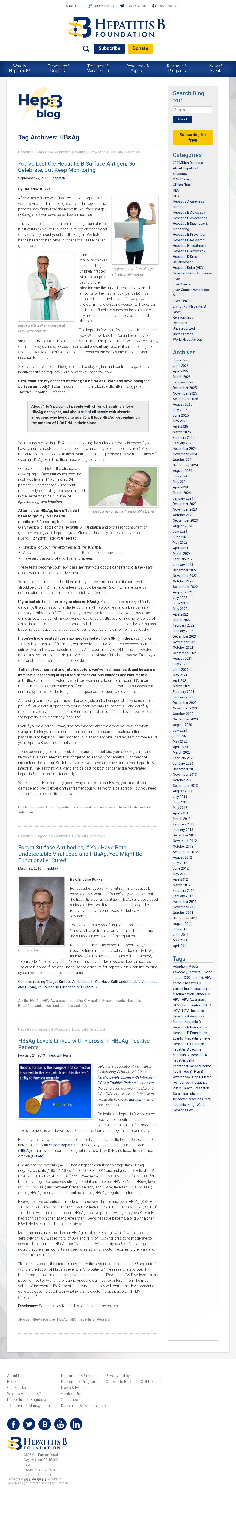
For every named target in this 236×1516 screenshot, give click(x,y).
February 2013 (183, 824)
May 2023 (180, 542)
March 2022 (182, 620)
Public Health (182, 1088)
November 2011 (185, 907)
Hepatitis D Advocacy (189, 251)
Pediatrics (199, 1082)
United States (183, 334)
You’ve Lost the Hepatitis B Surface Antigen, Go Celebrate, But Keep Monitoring (76, 166)
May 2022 (180, 609)
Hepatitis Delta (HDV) (189, 268)
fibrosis (134, 1099)
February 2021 (183, 692)
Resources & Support (137, 68)
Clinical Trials (182, 185)
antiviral (195, 972)
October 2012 (183, 846)
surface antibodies (37, 1006)
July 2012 (180, 863)
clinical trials (182, 989)
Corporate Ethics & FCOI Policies (133, 1382)
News (177, 312)
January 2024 (183, 498)
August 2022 (182, 592)
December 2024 (185, 449)
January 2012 (183, 896)
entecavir (203, 994)
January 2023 (183, 565)
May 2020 (180, 741)
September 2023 (185, 520)
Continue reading (87, 984)
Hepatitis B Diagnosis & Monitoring (44, 152)
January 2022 (183, 631)
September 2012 (185, 852)
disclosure (201, 989)
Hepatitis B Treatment (189, 246)
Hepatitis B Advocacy (189, 212)
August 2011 (182, 924)
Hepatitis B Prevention (89, 152)
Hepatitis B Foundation (190, 1027)
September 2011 (185, 918)
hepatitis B (78, 1001)
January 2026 (183, 382)
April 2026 (180, 371)
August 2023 (182, 526)
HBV (73, 1319)
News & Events (216, 68)
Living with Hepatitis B (123, 152)
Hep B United (202, 1077)
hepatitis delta (183, 1060)
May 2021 (180, 675)
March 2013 (182, 819)
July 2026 (180, 360)
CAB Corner (182, 179)
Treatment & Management (98, 68)
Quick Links (104, 6)
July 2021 (180, 664)
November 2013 (185, 775)
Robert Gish (128, 807)
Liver (176, 279)
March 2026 (182, 377)
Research (104, 1319)
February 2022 (183, 625)
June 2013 (181, 802)
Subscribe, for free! (192, 137)
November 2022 (185, 576)
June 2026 (181, 366)
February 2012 (183, 891)
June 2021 (181, 670)
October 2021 (183, 647)
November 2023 (185, 509)
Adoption (180, 966)
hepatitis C (181, 1055)
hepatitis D (199, 1055)
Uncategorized (184, 328)
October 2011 (183, 913)
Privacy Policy (118, 1376)
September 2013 (185, 786)
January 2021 (183, 697)
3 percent (57, 406)
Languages (167, 6)
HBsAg (23, 807)
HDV (176, 196)
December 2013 (185, 769)
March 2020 (182, 752)
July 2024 (180, 476)
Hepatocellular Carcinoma (192, 273)
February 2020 (183, 758)
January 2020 (183, 763)
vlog (191, 1105)
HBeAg (25, 1150)
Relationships (183, 317)
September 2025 (185, 399)
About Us (73, 6)
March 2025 (182, 432)
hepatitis (197, 1011)
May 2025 (180, 421)
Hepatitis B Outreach (188, 1044)
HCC (207, 1005)
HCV (176, 1011)
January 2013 (183, 830)
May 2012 (180, 874)
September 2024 (185, 465)
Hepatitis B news (100, 1001)
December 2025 (185, 388)
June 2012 (181, 868)
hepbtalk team (60, 1055)
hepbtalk (59, 178)
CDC (187, 978)
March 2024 (182, 493)
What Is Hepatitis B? (20, 68)
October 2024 (183, 460)
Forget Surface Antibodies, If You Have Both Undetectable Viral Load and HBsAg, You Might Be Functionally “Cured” (80, 854)
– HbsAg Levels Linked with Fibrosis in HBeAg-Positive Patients (127, 1077)
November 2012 (185, 841)
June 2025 (181, 415)
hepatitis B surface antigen (77, 807)
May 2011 (180, 940)
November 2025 (185, 393)
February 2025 (183, 438)
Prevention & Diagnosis (59, 68)
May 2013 (180, 808)
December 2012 (185, 835)
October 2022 (183, 581)
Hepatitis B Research (188, 240)
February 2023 (183, 559)
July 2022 (180, 598)
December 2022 (185, 570)
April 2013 (180, 813)
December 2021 (185, 636)
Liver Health (182, 301)
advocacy (180, 174)
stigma (195, 1094)
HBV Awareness (55, 1001)
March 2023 (182, 554)
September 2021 (185, 653)
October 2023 (183, 515)
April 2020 (180, 747)
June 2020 (181, 736)
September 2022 (185, 587)
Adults (23, 1001)
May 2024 (180, 482)
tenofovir (180, 1099)
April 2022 (180, 614)
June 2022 (181, 603)
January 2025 (183, 443)
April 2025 (180, 426)
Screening (180, 1094)
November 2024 (185, 454)
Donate (140, 48)
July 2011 (180, 929)
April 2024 (180, 487)
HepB (188, 1071)
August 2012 (182, 857)
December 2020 (185, 703)
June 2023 (181, 537)
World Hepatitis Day (187, 339)
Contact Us (135, 6)
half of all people (94, 412)
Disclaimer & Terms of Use (83, 1405)
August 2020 (182, 725)
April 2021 (180, 681)
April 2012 (180, 879)
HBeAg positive (43, 1319)
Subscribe (110, 48)
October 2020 (183, 714)
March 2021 (182, 686)
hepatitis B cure (42, 807)
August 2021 (182, 658)
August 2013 (182, 791)
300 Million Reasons (188, 163)
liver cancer (108, 807)
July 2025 (180, 410)
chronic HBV (202, 978)
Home (12, 1382)
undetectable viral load (70, 1006)
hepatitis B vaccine (187, 1049)
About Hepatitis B (186, 168)
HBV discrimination (187, 1005)
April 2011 (180, 946)
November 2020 (185, 708)
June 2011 (181, 935)
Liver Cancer (182, 284)
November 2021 (185, 642)
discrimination (183, 994)
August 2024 (182, 471)
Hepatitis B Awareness (190, 218)
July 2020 (180, 730)
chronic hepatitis (62, 1145)
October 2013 (183, 780)
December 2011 (185, 902)
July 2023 (180, 531)
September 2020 (185, 719)
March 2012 (182, 885)
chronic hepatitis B (187, 983)
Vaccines (196, 1099)
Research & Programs (177, 68)
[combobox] (192, 109)
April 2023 (180, 548)
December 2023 (185, 504)
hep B (177, 1071)
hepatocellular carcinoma (192, 1066)
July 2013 (180, 797)
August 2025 (182, 404)
